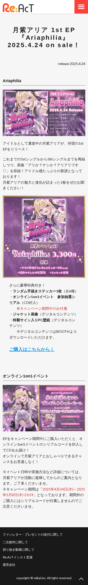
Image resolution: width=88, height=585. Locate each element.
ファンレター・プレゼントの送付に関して (33, 534)
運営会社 (9, 565)
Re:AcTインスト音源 (17, 557)
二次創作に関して (15, 542)
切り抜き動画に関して (18, 549)
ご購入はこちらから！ (31, 349)
